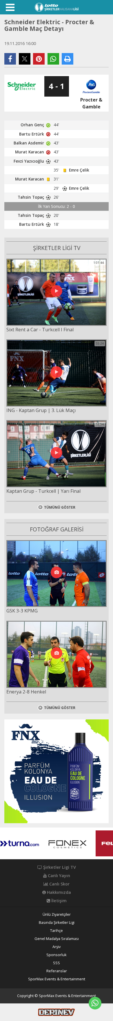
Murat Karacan (29, 152)
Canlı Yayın (58, 875)
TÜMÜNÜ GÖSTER (59, 507)
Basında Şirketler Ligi (56, 922)
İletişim (58, 900)
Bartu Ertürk (31, 134)
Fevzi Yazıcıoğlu (29, 161)
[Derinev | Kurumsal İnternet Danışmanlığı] (56, 1012)
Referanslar (56, 971)
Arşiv (56, 946)
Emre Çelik (79, 170)
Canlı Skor (59, 884)
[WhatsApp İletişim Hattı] (95, 1003)
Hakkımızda (58, 892)
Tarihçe (56, 930)
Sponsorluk (56, 954)
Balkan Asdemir (29, 143)
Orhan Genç (32, 124)
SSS (56, 962)
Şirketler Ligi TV (59, 867)
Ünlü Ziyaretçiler (57, 914)
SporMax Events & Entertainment (56, 979)
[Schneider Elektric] (21, 86)
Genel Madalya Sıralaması (56, 938)
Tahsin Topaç (31, 197)
